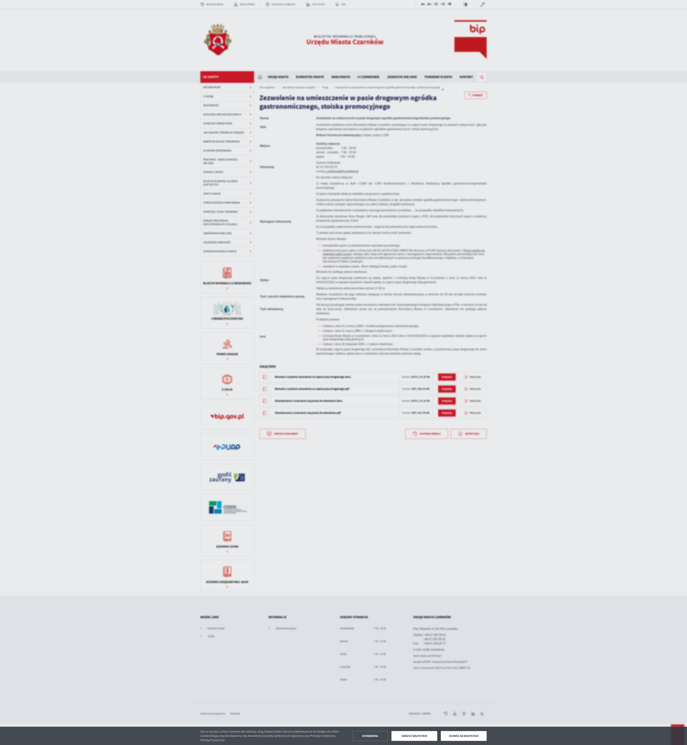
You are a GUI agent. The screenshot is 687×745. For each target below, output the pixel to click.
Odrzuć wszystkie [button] (414, 736)
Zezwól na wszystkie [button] (464, 736)
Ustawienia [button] (370, 736)
